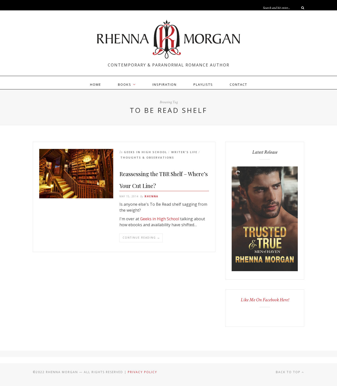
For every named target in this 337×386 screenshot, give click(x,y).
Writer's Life (184, 152)
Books (124, 84)
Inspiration (164, 84)
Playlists (203, 84)
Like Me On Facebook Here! (265, 300)
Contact (238, 84)
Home (95, 84)
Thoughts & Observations (147, 157)
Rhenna (151, 196)
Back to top (289, 372)
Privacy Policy (142, 372)
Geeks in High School (145, 152)
